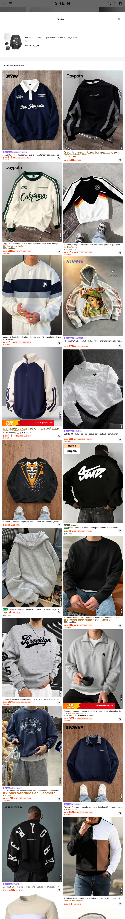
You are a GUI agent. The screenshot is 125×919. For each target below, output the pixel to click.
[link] (15, 152)
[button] (59, 158)
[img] (32, 423)
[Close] (119, 19)
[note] (7, 616)
